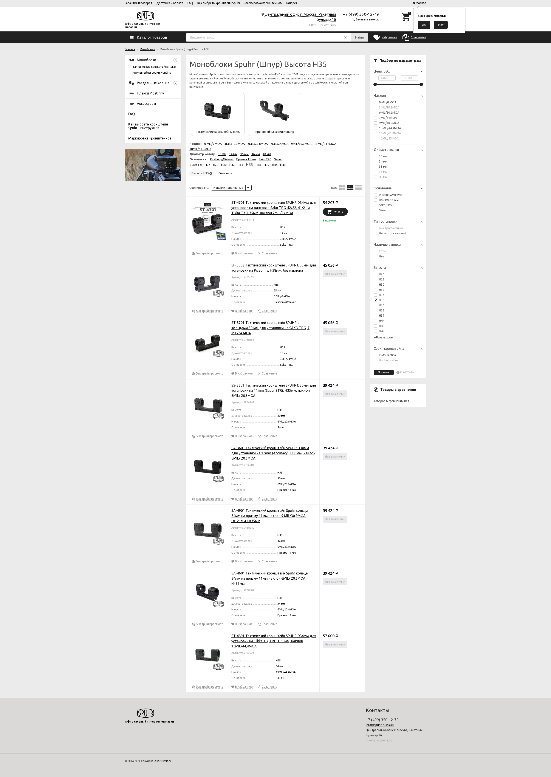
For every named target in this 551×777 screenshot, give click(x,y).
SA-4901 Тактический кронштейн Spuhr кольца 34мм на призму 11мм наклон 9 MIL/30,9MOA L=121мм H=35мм (269, 516)
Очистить (407, 372)
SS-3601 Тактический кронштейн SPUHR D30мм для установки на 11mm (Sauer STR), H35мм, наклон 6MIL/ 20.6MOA (273, 390)
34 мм (383, 161)
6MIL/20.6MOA (389, 112)
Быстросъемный (391, 228)
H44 (381, 320)
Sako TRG (385, 205)
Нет (381, 256)
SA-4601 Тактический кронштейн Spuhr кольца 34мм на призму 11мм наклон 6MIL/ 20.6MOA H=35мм (269, 578)
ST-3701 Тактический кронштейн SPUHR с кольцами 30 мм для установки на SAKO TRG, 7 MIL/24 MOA (270, 328)
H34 (381, 295)
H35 (381, 300)
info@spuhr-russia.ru (380, 725)
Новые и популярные (228, 187)
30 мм (383, 156)
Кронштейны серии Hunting (152, 72)
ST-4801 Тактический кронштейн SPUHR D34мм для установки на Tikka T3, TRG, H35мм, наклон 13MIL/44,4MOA (273, 641)
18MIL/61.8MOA (390, 133)
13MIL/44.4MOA (390, 128)
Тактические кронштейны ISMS (154, 66)
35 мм (383, 166)
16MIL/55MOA (389, 138)
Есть (382, 251)
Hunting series (388, 360)
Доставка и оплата (169, 3)
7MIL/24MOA (388, 117)
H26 (381, 274)
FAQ (190, 3)
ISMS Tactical (388, 355)
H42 (381, 331)
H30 (381, 284)
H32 (381, 289)
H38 (381, 310)
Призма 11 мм (389, 200)
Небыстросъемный (392, 233)
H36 (381, 305)
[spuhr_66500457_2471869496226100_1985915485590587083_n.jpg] (153, 165)
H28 (381, 279)
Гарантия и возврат (138, 3)
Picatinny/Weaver (390, 195)
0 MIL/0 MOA (387, 102)
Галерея (291, 3)
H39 (381, 315)
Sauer (383, 210)
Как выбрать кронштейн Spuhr (218, 3)
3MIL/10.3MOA (389, 107)
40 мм (383, 177)
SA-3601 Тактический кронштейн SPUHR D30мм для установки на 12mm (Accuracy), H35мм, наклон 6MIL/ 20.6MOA (273, 453)
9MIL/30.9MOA (389, 123)
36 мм (383, 171)
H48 (381, 326)
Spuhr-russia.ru (163, 761)
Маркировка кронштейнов (263, 3)
